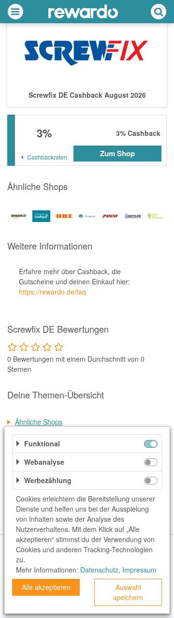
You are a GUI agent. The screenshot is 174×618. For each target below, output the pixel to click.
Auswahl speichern (128, 592)
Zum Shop (117, 153)
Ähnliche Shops (38, 422)
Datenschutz (99, 569)
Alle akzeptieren (46, 587)
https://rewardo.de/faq (52, 291)
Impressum (139, 569)
